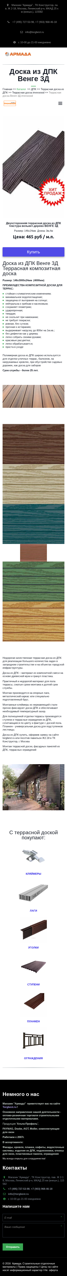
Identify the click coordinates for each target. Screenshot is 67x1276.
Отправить (13, 1246)
